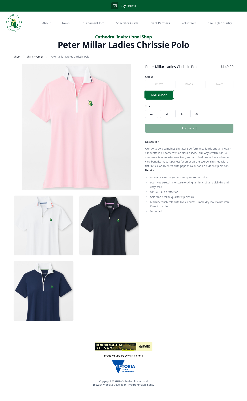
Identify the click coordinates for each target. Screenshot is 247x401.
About (46, 23)
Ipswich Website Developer (109, 384)
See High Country (220, 23)
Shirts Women (35, 56)
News (66, 23)
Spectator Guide (127, 23)
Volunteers (189, 23)
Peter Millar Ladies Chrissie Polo (69, 56)
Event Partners (160, 23)
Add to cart (189, 128)
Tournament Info (93, 23)
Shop (17, 56)
